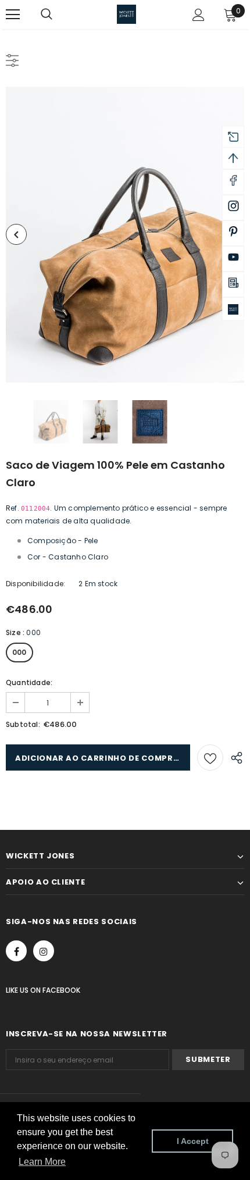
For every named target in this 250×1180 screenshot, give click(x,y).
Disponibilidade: (35, 584)
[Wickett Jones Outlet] (233, 309)
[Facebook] (16, 950)
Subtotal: (23, 724)
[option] (125, 235)
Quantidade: (29, 682)
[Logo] (126, 14)
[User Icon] (198, 15)
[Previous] (16, 234)
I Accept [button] (193, 1141)
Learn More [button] (42, 1162)
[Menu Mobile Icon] (13, 15)
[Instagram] (43, 950)
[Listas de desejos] (210, 757)
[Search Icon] (58, 14)
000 (19, 652)
